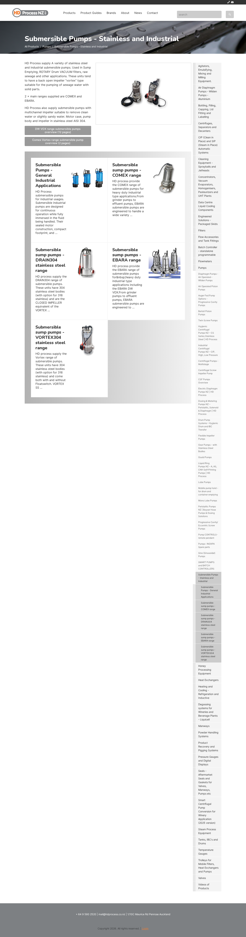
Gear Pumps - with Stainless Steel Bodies (207, 448)
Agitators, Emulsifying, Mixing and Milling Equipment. (205, 73)
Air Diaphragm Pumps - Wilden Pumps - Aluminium (207, 93)
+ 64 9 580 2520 (86, 914)
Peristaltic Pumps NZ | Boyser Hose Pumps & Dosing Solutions (207, 511)
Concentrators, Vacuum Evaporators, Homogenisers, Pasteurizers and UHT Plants (208, 186)
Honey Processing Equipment (204, 669)
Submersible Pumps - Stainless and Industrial (208, 577)
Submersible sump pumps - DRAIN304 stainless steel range (208, 622)
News (138, 13)
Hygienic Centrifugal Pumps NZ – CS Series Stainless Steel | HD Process (207, 333)
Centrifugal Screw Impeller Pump (207, 372)
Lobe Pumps (204, 482)
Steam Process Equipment (207, 831)
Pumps (47, 46)
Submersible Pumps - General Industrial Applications (209, 592)
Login (145, 928)
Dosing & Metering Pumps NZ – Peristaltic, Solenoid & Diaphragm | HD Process (208, 407)
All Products (32, 46)
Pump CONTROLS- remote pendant (208, 536)
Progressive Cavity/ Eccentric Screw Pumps (208, 525)
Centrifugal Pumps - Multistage (208, 363)
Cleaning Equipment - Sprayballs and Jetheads (207, 164)
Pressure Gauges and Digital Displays (208, 760)
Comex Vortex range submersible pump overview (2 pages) (57, 141)
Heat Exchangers (208, 679)
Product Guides (91, 13)
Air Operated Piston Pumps (208, 288)
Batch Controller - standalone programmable (207, 251)
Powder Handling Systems (208, 734)
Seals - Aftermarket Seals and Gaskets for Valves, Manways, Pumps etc (205, 782)
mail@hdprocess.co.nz (112, 914)
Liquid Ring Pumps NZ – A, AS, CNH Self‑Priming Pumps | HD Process (207, 470)
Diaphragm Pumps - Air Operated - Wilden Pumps (208, 277)
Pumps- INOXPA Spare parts (206, 545)
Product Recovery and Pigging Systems (208, 746)
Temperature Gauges (205, 851)
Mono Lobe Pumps (207, 500)
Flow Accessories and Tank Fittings (208, 238)
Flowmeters (205, 261)
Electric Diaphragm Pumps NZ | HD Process (207, 391)
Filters (201, 230)
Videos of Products (203, 886)
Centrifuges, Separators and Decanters (207, 127)
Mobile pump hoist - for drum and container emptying (208, 491)
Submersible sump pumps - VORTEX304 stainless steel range (208, 653)
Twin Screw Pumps (208, 320)
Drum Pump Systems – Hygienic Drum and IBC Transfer (208, 425)
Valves (202, 877)
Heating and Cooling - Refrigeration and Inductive (208, 692)
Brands (111, 13)
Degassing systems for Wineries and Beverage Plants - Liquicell (208, 712)
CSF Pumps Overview (204, 381)
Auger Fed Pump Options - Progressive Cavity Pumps (207, 300)
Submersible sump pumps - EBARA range (208, 637)
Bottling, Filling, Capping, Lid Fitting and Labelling (207, 111)
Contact (152, 13)
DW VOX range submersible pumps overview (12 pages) (57, 130)
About (125, 13)
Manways (203, 725)
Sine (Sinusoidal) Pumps (206, 555)
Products (69, 13)
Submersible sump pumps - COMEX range (208, 606)
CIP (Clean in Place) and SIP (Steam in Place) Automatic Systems (208, 145)
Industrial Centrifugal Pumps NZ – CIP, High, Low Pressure (208, 350)
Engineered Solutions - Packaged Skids (208, 220)
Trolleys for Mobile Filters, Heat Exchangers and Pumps (208, 866)
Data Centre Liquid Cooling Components (206, 206)
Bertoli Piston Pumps (205, 313)
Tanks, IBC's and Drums (208, 841)
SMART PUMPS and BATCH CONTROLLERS (206, 565)
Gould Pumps (205, 457)
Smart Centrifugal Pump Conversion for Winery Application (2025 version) (206, 811)
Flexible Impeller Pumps (206, 437)
